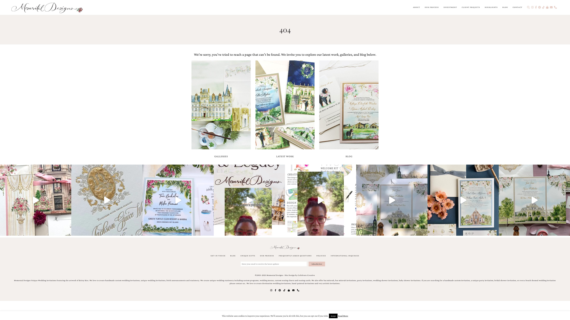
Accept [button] (333, 316)
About (416, 7)
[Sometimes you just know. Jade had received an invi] (534, 200)
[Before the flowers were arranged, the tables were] (392, 200)
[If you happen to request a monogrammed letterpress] (106, 200)
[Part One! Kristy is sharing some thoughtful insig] (320, 200)
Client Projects (471, 7)
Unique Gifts (247, 256)
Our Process (432, 7)
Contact (517, 7)
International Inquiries (345, 256)
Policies (321, 256)
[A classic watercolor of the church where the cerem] (463, 200)
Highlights (491, 7)
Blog (505, 7)
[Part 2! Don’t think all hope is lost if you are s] (249, 200)
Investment (450, 7)
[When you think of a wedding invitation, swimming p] (178, 200)
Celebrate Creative (306, 275)
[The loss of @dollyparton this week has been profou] (35, 200)
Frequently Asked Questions (295, 256)
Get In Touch (218, 256)
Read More (343, 316)
